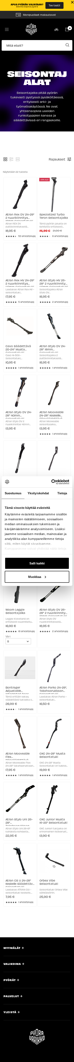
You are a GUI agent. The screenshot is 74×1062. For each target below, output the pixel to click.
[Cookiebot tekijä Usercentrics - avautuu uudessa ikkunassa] (52, 481)
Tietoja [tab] (62, 493)
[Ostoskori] (67, 29)
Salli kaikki (37, 563)
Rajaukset (57, 159)
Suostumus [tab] (13, 493)
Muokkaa (34, 576)
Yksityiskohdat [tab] (38, 493)
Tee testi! (54, 5)
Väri (8, 636)
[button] (37, 47)
